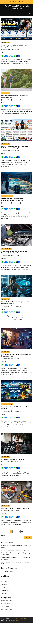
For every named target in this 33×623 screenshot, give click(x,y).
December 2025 (5, 590)
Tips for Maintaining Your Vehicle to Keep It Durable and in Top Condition (14, 252)
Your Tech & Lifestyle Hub (16, 6)
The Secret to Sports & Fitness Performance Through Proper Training (14, 46)
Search (3, 535)
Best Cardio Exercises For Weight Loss (13, 459)
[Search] (30, 13)
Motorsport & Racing (6, 248)
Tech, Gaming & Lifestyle (7, 609)
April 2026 (3, 579)
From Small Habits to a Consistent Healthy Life (15, 508)
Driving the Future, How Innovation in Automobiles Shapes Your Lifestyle (12, 199)
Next (22, 531)
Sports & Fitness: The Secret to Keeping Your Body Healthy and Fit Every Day (15, 147)
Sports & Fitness (5, 42)
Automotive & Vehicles (7, 196)
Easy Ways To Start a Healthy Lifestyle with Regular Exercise (16, 550)
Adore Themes (14, 621)
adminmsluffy (6, 49)
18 (19, 531)
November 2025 (5, 593)
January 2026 (4, 587)
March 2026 (4, 581)
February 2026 (4, 584)
